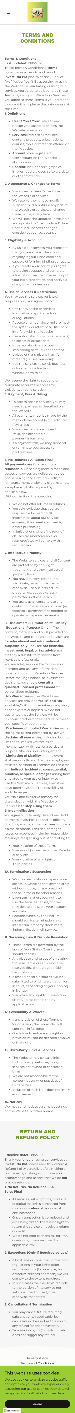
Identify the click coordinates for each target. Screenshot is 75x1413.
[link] (38, 12)
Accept (37, 1404)
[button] (9, 12)
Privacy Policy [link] (37, 1358)
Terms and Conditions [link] (37, 1363)
